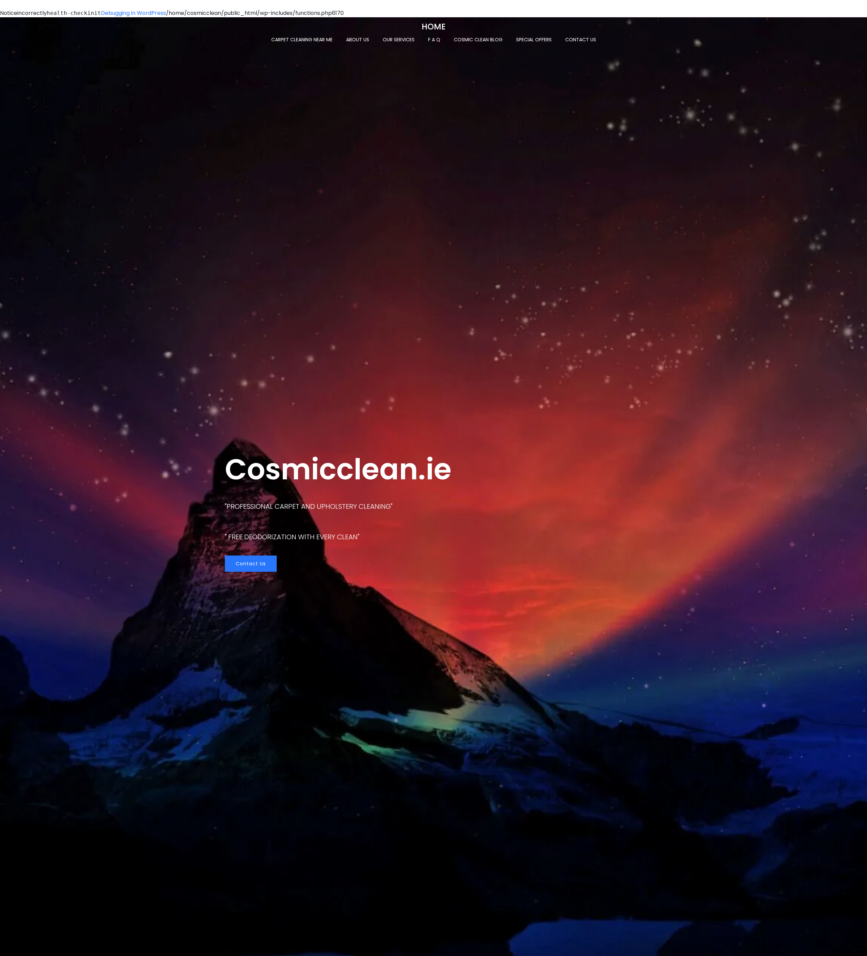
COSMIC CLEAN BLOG (478, 39)
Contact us (580, 39)
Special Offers (534, 39)
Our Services (399, 39)
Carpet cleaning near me (302, 39)
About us (357, 39)
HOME (434, 26)
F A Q (434, 39)
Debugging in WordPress (133, 13)
